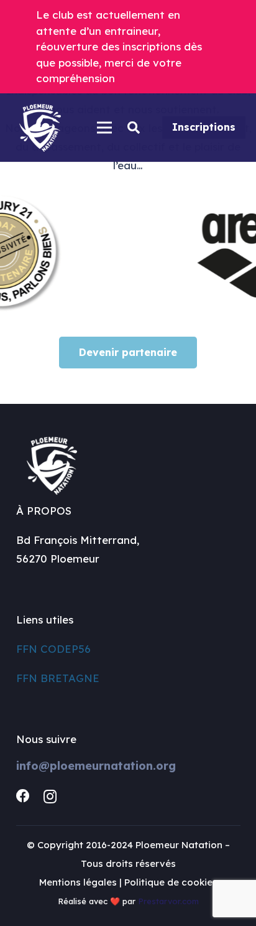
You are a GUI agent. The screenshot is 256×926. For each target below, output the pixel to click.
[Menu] (104, 127)
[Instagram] (50, 796)
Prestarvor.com (168, 901)
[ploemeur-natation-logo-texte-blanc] (40, 127)
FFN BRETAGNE (57, 678)
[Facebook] (23, 796)
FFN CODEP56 (53, 648)
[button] (133, 127)
